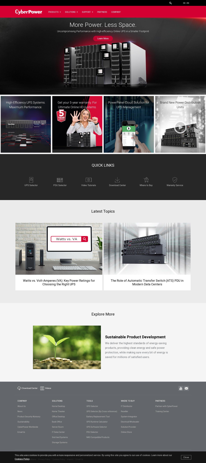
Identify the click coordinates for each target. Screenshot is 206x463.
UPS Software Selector (96, 427)
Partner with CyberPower (166, 406)
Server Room (58, 427)
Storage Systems (59, 442)
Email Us (21, 432)
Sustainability (23, 422)
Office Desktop (58, 416)
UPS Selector (92, 406)
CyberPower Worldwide (28, 427)
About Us (22, 406)
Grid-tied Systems (60, 437)
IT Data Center (58, 432)
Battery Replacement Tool (98, 416)
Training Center (162, 411)
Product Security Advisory (29, 416)
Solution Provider (128, 427)
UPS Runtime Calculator (97, 422)
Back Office (57, 422)
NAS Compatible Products (97, 437)
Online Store (126, 432)
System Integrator (129, 416)
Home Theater (58, 411)
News (20, 411)
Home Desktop (58, 406)
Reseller (124, 411)
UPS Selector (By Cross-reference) (101, 411)
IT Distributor (126, 406)
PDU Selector (92, 432)
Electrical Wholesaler (130, 422)
